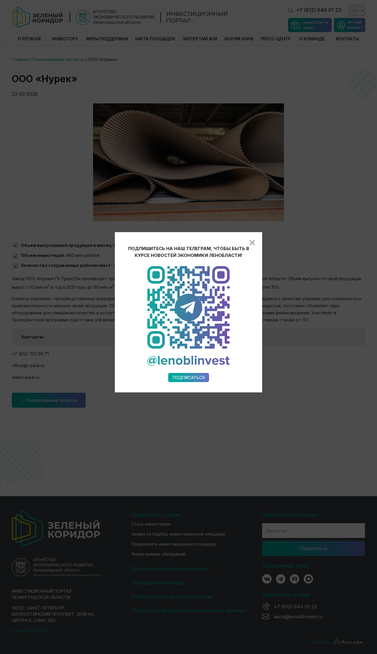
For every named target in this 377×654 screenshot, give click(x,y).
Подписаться (189, 377)
